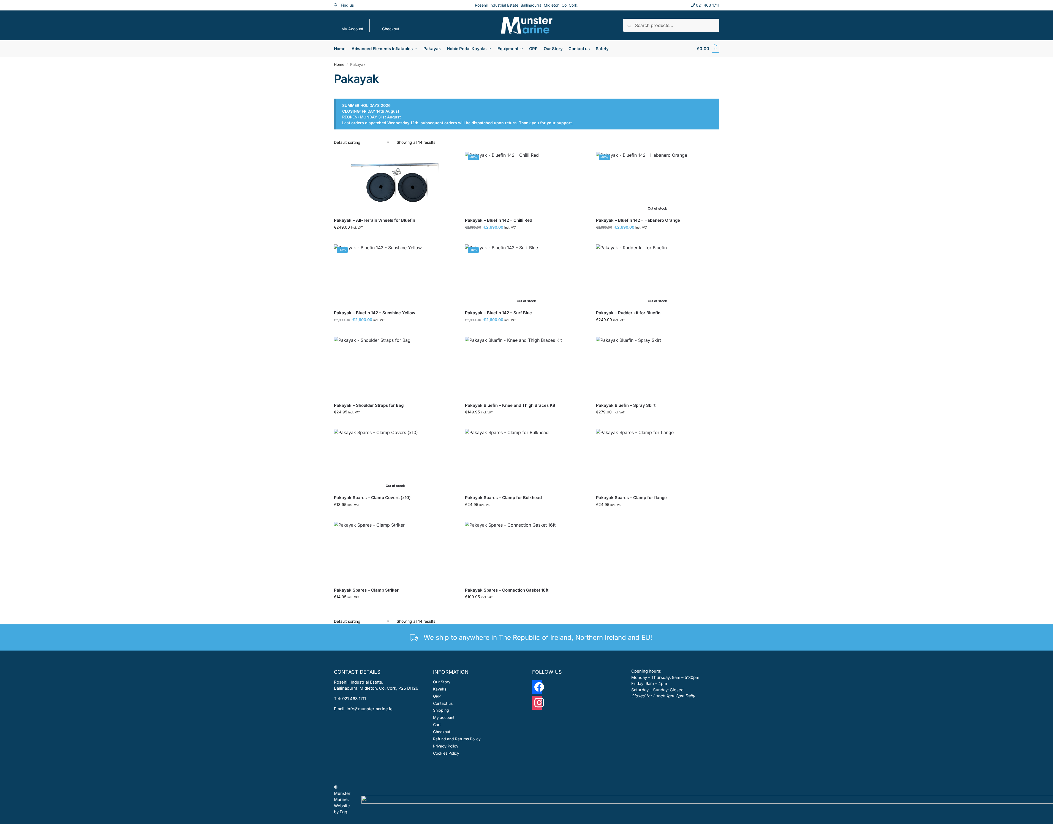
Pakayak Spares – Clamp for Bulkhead (503, 497)
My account (444, 717)
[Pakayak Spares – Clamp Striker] (395, 552)
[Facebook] (537, 689)
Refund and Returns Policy (457, 738)
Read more (657, 238)
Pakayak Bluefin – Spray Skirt (625, 405)
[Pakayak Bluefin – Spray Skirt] (657, 367)
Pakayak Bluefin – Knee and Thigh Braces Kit (510, 405)
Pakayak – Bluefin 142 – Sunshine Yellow (374, 312)
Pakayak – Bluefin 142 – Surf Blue (498, 312)
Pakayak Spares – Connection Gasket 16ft (506, 590)
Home (339, 64)
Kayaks (439, 689)
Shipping (441, 710)
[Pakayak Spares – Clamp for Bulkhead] (526, 460)
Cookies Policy (446, 753)
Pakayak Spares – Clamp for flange (631, 497)
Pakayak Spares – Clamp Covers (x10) (372, 497)
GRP (437, 696)
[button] (708, 48)
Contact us (443, 703)
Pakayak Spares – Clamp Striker (366, 590)
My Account (352, 28)
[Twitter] (537, 704)
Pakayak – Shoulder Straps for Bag (369, 405)
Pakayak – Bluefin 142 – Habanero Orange (638, 220)
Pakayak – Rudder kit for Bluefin (628, 312)
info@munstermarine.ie (370, 708)
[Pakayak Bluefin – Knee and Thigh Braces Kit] (526, 367)
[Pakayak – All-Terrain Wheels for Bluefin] (395, 182)
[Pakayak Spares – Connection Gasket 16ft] (526, 552)
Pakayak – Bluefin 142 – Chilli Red (498, 220)
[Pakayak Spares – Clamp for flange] (657, 460)
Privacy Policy (445, 746)
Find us (347, 5)
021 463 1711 (707, 5)
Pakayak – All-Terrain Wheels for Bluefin (374, 220)
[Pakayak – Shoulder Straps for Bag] (395, 367)
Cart (437, 724)
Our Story (441, 681)
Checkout (390, 28)
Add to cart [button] (395, 238)
